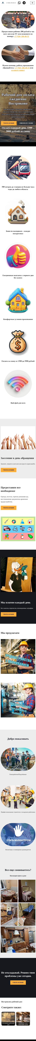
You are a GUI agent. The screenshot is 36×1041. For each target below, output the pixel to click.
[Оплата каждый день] (3, 3)
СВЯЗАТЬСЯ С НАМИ (26, 123)
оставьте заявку (18, 70)
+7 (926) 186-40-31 (11, 3)
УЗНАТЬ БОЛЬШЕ (8, 123)
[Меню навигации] (32, 2)
